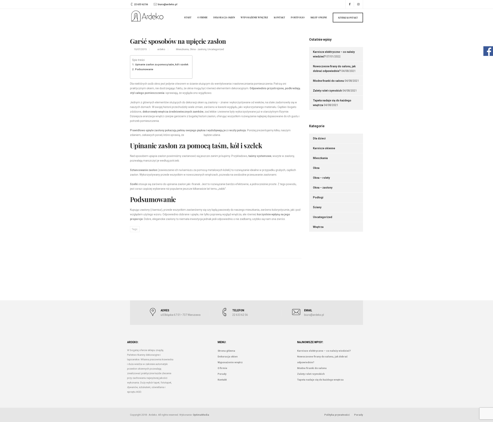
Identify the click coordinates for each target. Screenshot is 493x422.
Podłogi (318, 197)
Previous (148, 243)
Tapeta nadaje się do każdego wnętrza (320, 379)
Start (187, 17)
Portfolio (298, 17)
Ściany (317, 207)
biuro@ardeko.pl (167, 4)
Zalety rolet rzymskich (327, 90)
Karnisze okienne (324, 148)
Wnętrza (318, 226)
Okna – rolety (321, 177)
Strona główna (226, 350)
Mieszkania (182, 49)
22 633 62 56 (141, 4)
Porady (222, 373)
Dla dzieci (319, 138)
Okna (316, 167)
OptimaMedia (201, 414)
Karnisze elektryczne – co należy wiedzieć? (324, 350)
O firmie (202, 17)
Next (281, 243)
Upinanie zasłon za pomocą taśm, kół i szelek (161, 64)
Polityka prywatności (337, 414)
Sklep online (318, 17)
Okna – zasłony (322, 187)
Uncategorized (215, 49)
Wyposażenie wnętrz (254, 17)
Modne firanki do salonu (328, 80)
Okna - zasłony (198, 49)
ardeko (161, 49)
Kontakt (279, 17)
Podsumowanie (144, 69)
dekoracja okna (194, 134)
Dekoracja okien (224, 17)
